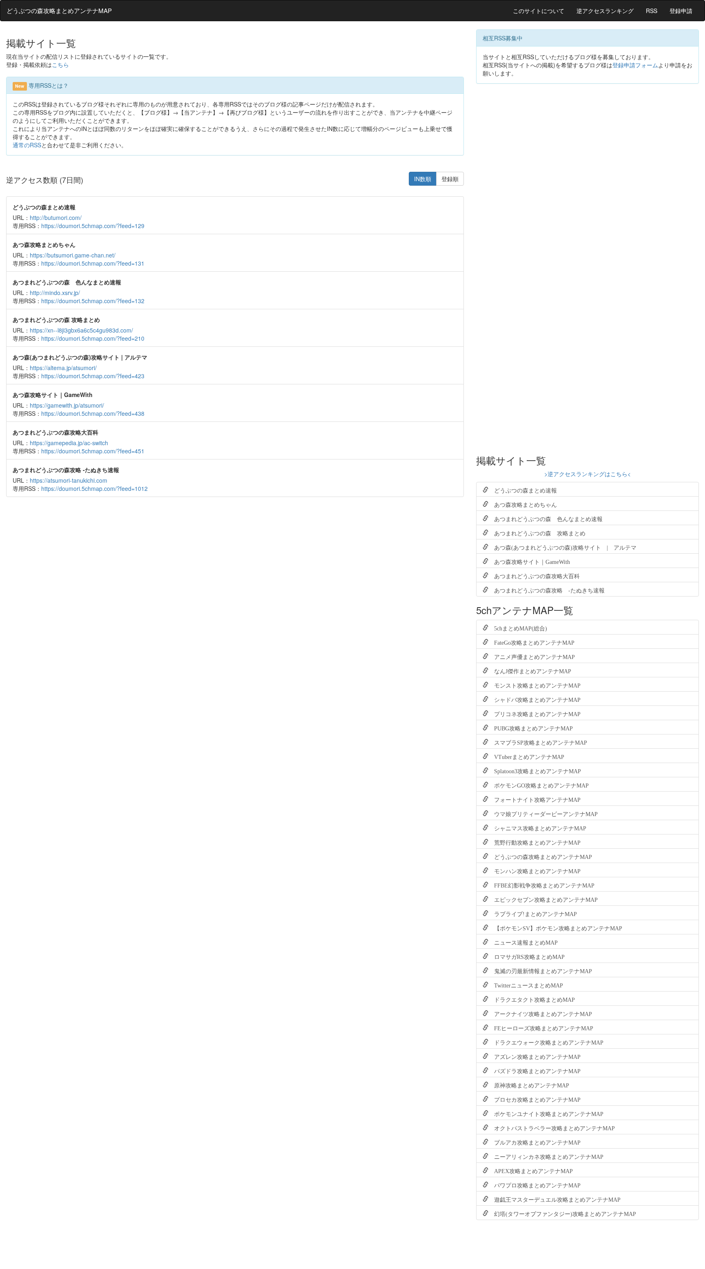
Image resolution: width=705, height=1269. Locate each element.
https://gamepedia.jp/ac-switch (69, 443)
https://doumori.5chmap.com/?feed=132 (92, 301)
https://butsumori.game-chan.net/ (72, 255)
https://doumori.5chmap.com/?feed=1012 (94, 488)
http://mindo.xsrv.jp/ (55, 292)
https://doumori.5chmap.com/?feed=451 (92, 451)
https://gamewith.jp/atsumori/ (67, 405)
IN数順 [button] (422, 179)
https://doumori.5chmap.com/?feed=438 (92, 413)
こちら (60, 64)
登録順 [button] (450, 179)
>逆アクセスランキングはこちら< (587, 474)
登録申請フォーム (635, 65)
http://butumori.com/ (56, 217)
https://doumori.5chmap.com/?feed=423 (92, 376)
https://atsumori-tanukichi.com (68, 480)
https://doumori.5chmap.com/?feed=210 (92, 338)
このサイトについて (538, 11)
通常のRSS (27, 145)
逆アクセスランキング (605, 11)
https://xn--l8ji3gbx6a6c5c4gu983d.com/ (81, 330)
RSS (651, 11)
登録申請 (681, 11)
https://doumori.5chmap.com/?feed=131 (92, 263)
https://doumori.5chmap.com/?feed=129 (92, 226)
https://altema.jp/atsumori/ (63, 368)
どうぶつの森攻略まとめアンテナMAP (59, 10)
